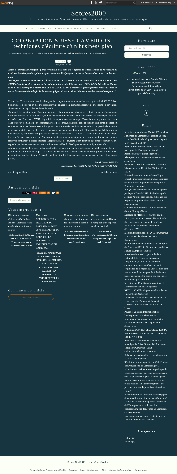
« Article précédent (17, 172)
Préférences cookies (140, 470)
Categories (27, 53)
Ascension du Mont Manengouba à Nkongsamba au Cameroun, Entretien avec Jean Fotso (145, 157)
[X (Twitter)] (96, 2)
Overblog (105, 462)
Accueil (29, 29)
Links (127, 308)
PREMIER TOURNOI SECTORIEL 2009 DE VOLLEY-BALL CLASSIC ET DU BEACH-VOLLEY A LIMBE (145, 333)
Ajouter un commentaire (31, 297)
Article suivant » (109, 172)
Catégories (44, 29)
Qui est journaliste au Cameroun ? (141, 351)
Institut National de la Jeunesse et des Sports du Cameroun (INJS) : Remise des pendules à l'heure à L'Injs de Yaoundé (146, 247)
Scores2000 (88, 13)
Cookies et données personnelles (120, 470)
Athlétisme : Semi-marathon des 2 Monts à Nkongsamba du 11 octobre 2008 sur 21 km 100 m (145, 168)
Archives (101, 29)
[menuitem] (29, 28)
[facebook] (91, 2)
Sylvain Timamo (152, 90)
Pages (88, 29)
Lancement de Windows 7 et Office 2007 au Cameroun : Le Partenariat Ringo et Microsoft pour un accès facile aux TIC (145, 301)
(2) (129, 438)
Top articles (73, 470)
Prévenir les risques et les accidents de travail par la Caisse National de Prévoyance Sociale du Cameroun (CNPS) (146, 344)
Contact (116, 29)
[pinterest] (100, 2)
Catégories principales (68, 29)
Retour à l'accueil (63, 179)
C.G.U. (104, 470)
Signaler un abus (93, 470)
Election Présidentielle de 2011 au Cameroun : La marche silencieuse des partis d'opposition (146, 236)
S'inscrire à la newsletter (20, 200)
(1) (129, 441)
